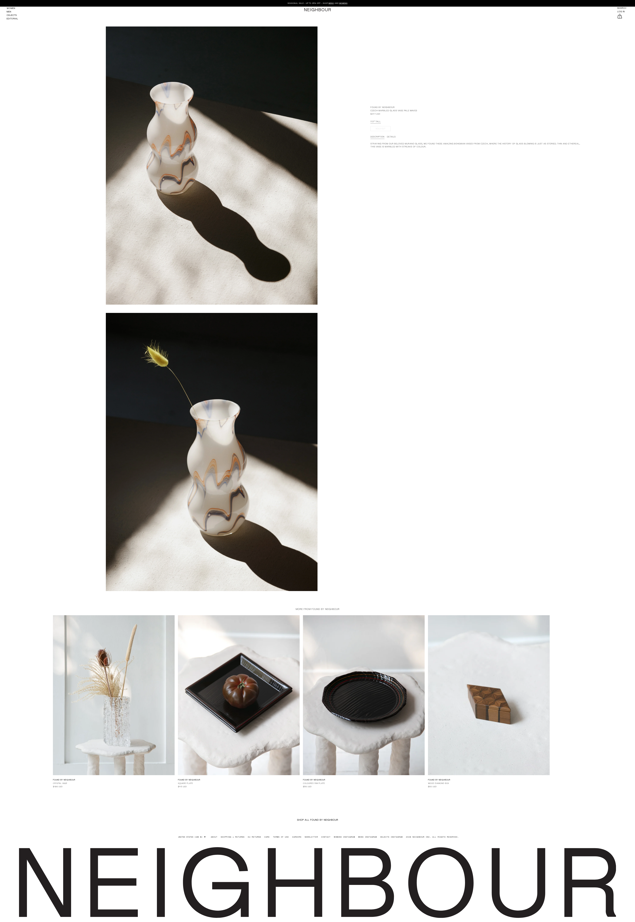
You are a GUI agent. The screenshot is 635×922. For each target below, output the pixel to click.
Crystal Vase (60, 783)
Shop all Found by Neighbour (317, 819)
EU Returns (254, 837)
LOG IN (621, 12)
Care (267, 837)
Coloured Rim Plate (314, 783)
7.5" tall (375, 121)
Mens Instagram (367, 837)
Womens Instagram (344, 837)
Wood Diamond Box (438, 783)
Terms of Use (281, 837)
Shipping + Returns (233, 837)
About (214, 837)
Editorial (12, 18)
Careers (296, 837)
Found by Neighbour (382, 107)
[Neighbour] (317, 9)
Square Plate (185, 783)
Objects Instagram (391, 837)
